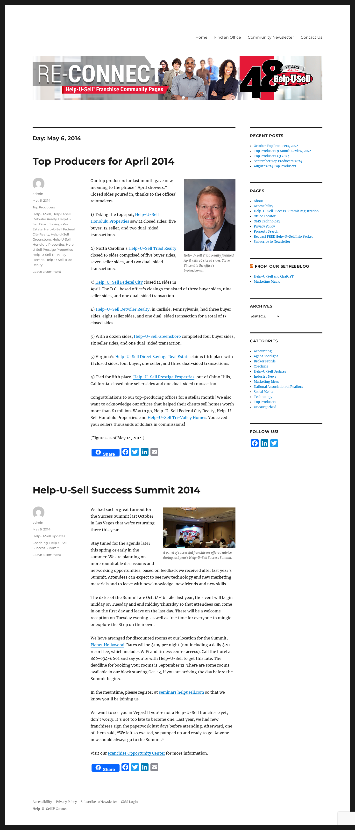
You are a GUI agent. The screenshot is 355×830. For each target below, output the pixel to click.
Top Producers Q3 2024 (271, 156)
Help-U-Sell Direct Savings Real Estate (152, 356)
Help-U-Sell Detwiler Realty (122, 309)
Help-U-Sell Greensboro (157, 336)
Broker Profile (265, 361)
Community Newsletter (271, 37)
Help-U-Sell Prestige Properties (163, 377)
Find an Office (227, 37)
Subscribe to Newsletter (272, 242)
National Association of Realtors (278, 387)
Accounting (263, 351)
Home (201, 37)
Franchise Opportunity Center (136, 753)
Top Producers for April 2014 (104, 161)
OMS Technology (267, 221)
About (258, 201)
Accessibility (263, 206)
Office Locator (265, 216)
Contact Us (311, 37)
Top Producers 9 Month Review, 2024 (283, 151)
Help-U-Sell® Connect (51, 809)
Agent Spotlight (266, 356)
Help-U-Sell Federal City (119, 282)
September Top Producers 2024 (278, 161)
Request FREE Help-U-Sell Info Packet (283, 237)
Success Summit (46, 548)
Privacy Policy (264, 226)
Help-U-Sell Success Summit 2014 (116, 490)
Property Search (266, 231)
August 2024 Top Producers (275, 166)
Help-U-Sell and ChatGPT (274, 276)
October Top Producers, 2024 (276, 146)
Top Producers (44, 207)
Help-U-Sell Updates (49, 536)
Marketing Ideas (266, 382)
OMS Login (129, 802)
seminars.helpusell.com (181, 692)
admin (38, 194)
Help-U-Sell (42, 214)
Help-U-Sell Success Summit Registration (286, 211)
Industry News (265, 377)
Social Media (263, 392)
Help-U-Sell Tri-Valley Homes (177, 417)
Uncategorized (265, 407)
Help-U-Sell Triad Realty (152, 248)
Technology (263, 397)
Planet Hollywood (107, 644)
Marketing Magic (267, 281)
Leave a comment (47, 271)
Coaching (40, 543)
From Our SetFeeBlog (282, 266)
